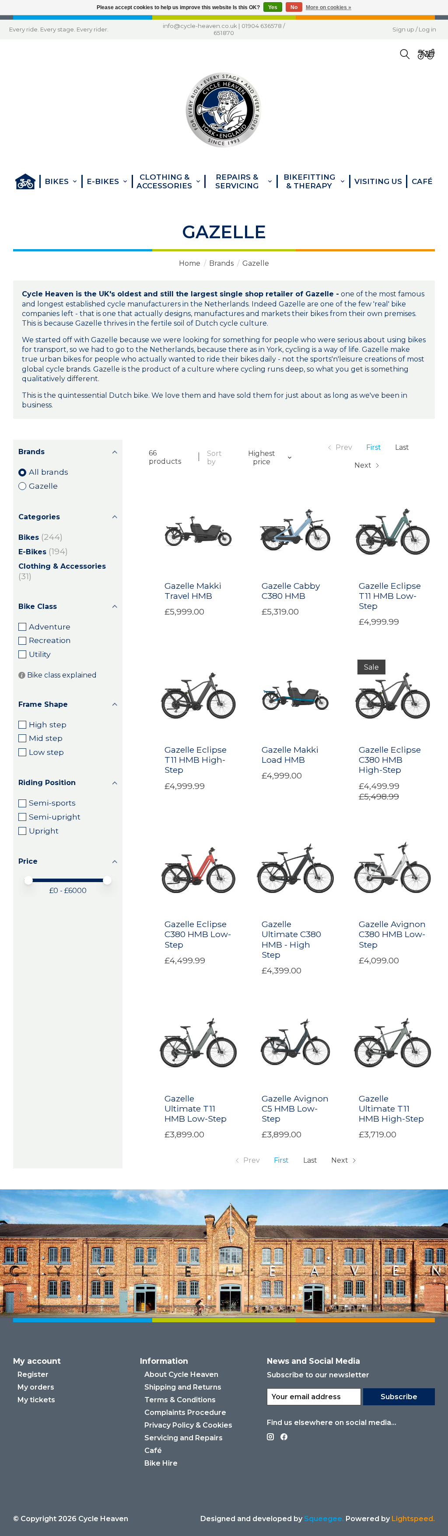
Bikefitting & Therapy (309, 181)
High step (47, 724)
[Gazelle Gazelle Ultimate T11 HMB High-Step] (393, 1044)
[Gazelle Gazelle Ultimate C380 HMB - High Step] (296, 870)
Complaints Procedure (185, 1412)
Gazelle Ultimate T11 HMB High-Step (391, 1108)
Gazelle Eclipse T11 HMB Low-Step (390, 595)
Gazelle (43, 485)
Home (189, 263)
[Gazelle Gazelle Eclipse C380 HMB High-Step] (393, 695)
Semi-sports (52, 802)
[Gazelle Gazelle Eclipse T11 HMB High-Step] (199, 695)
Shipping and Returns (182, 1387)
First (373, 447)
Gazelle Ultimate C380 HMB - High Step (291, 939)
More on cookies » (328, 7)
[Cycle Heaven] (223, 110)
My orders (36, 1387)
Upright (44, 830)
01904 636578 (262, 25)
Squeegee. (324, 1519)
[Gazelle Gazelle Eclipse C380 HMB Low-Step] (199, 870)
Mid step (46, 738)
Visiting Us (378, 181)
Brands (221, 263)
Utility (40, 654)
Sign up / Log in (414, 29)
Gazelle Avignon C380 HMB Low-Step (392, 934)
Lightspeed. (413, 1519)
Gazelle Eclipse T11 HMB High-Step (195, 759)
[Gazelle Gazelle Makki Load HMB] (296, 695)
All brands (48, 471)
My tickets (36, 1400)
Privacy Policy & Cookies (188, 1425)
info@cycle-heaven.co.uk (200, 25)
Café (422, 181)
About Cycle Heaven (181, 1374)
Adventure (49, 626)
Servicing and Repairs (183, 1438)
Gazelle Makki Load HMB (290, 754)
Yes (272, 7)
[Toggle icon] (405, 54)
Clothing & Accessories (62, 566)
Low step (46, 752)
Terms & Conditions (180, 1400)
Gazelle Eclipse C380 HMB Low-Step (197, 934)
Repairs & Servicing (237, 181)
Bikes (28, 537)
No (294, 7)
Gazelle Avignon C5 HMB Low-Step (295, 1108)
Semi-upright (54, 816)
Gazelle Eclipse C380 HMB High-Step (390, 759)
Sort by (214, 457)
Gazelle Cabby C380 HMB (291, 590)
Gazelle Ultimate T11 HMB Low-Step (195, 1108)
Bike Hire (161, 1463)
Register (33, 1374)
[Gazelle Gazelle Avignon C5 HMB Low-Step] (296, 1044)
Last (402, 447)
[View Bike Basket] (426, 54)
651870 (224, 32)
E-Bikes (32, 552)
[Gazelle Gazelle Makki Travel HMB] (199, 531)
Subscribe (399, 1397)
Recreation (50, 640)
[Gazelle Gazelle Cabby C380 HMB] (296, 531)
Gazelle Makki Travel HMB (192, 590)
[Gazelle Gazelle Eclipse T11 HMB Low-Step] (393, 531)
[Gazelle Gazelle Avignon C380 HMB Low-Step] (393, 870)
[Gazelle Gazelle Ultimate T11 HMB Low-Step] (199, 1044)
